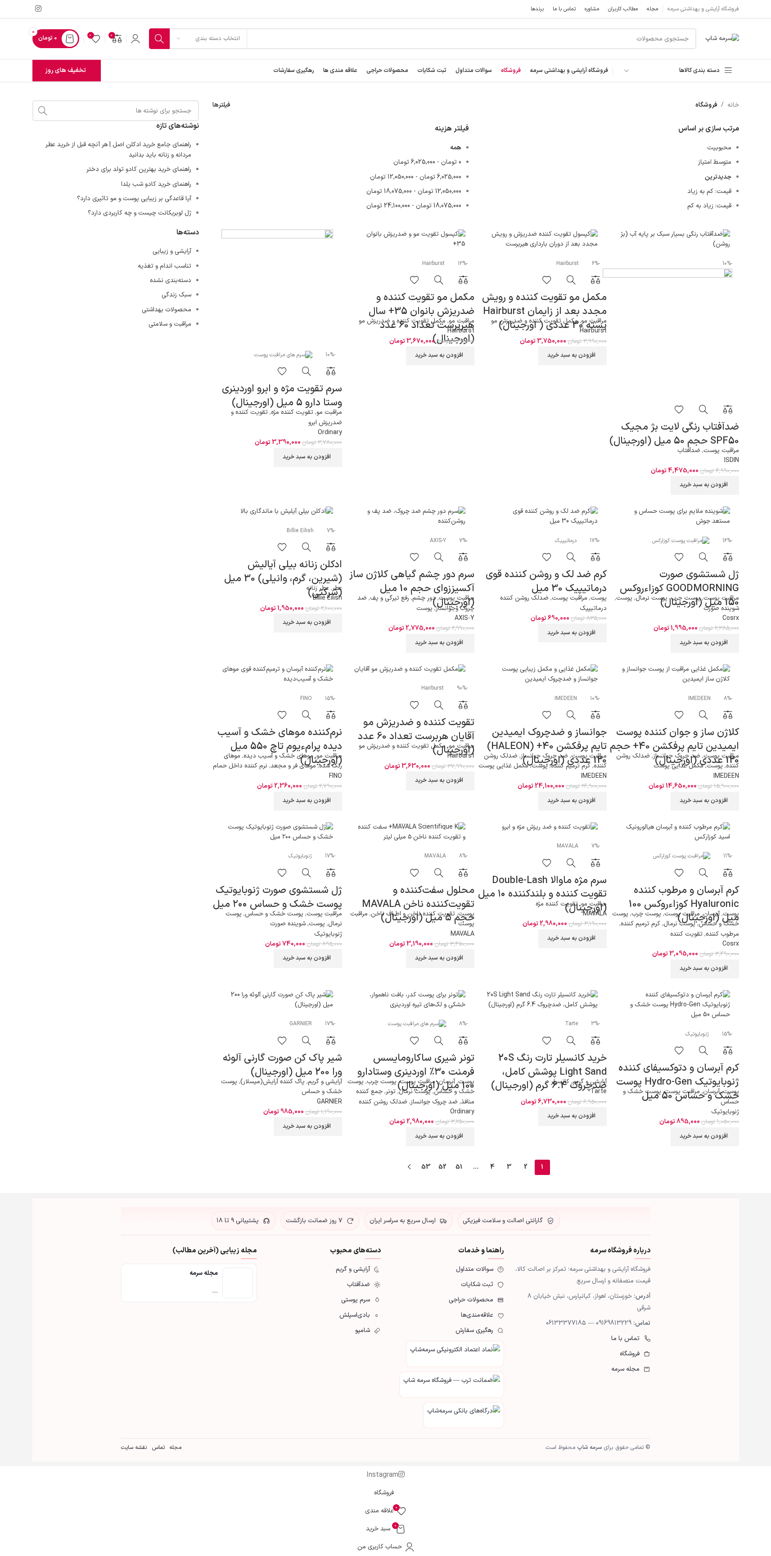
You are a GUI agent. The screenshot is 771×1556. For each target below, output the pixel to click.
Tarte (599, 1091)
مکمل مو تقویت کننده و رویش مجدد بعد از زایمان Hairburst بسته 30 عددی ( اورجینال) (544, 311)
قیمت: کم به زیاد (709, 191)
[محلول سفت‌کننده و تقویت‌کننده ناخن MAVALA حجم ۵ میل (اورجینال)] (409, 832)
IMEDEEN (726, 776)
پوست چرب (685, 598)
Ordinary (330, 432)
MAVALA (595, 914)
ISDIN (731, 460)
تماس (158, 1447)
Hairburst (593, 331)
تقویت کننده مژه (292, 412)
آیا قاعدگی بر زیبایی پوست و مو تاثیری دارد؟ (134, 198)
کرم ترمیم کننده (571, 766)
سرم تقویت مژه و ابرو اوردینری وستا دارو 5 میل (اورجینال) (282, 395)
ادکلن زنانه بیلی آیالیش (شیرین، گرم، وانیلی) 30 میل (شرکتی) (283, 578)
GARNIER (329, 1102)
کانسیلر (560, 1081)
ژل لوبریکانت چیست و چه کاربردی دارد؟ (139, 213)
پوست (624, 598)
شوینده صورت (721, 608)
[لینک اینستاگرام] (38, 9)
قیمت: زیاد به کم (709, 206)
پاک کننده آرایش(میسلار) (272, 1081)
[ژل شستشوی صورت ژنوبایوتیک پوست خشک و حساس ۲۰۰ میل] (277, 832)
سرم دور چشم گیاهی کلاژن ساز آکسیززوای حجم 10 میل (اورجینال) (411, 588)
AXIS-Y (464, 618)
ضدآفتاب (688, 450)
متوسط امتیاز (714, 162)
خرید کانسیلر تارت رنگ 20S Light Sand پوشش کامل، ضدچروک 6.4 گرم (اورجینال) (549, 1072)
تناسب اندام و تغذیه (164, 266)
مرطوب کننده (722, 934)
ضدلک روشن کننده (524, 598)
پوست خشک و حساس (274, 914)
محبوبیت (719, 147)
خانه (733, 105)
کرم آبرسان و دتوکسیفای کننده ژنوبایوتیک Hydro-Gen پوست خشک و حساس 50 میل (677, 1082)
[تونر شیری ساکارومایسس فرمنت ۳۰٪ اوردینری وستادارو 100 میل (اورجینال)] (409, 1000)
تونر (391, 1091)
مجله (175, 1447)
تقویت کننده (686, 934)
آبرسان (711, 914)
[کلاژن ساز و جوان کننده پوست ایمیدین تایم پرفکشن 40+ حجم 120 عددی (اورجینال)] (674, 674)
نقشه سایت (134, 1447)
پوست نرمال (651, 598)
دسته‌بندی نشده (170, 280)
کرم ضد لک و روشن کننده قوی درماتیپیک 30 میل (546, 581)
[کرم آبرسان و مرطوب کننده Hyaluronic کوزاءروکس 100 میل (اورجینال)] (674, 832)
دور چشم (424, 598)
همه (455, 147)
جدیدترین (718, 177)
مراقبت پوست (721, 450)
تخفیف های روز (65, 70)
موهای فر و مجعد (293, 766)
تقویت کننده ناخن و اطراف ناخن (413, 914)
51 (458, 1167)
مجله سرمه (203, 1273)
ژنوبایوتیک (328, 934)
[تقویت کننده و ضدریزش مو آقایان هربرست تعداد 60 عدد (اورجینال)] (409, 669)
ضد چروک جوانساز (676, 756)
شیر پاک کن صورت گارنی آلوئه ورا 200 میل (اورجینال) (282, 1065)
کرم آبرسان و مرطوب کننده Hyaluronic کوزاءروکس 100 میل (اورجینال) (684, 904)
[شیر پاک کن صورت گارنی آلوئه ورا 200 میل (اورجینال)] (277, 1000)
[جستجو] (159, 38)
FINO (335, 776)
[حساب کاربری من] (135, 39)
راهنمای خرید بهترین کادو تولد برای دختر (138, 169)
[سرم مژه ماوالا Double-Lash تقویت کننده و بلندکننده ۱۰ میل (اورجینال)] (542, 827)
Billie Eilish (327, 598)
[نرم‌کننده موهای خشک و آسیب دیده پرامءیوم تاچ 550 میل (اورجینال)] (277, 674)
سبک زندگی (176, 295)
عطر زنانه (317, 588)
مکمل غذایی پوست (678, 766)
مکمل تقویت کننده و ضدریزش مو (534, 321)
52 (442, 1167)
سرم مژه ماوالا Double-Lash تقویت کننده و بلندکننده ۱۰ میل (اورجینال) (542, 894)
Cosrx (730, 618)
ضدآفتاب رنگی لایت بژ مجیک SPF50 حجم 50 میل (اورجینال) (674, 434)
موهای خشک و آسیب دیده (278, 756)
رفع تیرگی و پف (389, 598)
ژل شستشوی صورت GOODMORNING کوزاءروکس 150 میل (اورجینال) (679, 588)
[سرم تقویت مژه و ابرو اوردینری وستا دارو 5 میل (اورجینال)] (277, 285)
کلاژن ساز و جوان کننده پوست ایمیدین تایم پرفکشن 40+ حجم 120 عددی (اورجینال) (674, 746)
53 (425, 1167)
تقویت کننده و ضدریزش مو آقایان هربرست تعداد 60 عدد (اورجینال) (416, 736)
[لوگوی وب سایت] (722, 38)
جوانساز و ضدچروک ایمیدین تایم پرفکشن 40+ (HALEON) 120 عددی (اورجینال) (547, 746)
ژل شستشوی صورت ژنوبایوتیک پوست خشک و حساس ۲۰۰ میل (277, 897)
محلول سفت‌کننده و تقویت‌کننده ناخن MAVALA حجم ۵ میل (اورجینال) (418, 904)
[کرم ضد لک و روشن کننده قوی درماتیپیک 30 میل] (542, 517)
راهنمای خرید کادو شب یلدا (156, 184)
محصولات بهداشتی (166, 309)
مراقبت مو (594, 321)
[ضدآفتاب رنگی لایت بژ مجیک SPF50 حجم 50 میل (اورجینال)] (674, 239)
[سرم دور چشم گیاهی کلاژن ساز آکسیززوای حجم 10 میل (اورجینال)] (409, 517)
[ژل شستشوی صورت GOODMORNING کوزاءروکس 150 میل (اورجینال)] (674, 517)
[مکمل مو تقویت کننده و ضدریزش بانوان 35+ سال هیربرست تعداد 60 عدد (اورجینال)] (409, 239)
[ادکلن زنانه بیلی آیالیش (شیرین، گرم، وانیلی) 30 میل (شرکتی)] (277, 512)
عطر (337, 588)
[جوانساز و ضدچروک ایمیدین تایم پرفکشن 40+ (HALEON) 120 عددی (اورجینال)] (542, 674)
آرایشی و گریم (590, 1081)
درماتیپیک (593, 608)
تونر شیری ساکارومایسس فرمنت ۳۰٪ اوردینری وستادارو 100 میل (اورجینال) (415, 1072)
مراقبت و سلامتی (170, 324)
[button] (705, 485)
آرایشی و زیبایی (172, 251)
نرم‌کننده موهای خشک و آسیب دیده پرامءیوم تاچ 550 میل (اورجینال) (279, 746)
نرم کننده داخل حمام (240, 766)
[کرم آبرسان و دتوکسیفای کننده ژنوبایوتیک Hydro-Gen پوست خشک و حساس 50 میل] (674, 1005)
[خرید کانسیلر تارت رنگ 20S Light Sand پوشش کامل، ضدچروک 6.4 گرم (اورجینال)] (542, 1000)
